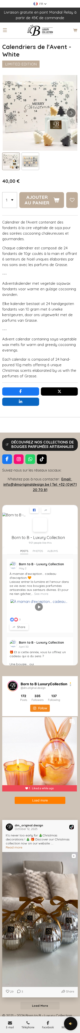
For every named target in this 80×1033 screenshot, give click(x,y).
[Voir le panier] (75, 30)
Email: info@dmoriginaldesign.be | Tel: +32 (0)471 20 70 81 (40, 484)
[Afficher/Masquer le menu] (5, 30)
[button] (40, 4)
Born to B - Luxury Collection (38, 537)
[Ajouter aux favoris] (72, 200)
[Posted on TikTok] (71, 827)
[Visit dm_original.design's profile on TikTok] (10, 827)
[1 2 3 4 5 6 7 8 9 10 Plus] (9, 200)
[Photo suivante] (71, 112)
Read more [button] (14, 847)
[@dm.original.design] (12, 685)
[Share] (45, 510)
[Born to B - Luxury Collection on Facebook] (40, 525)
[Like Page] (34, 510)
